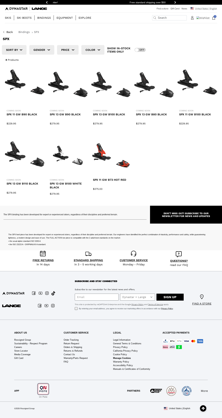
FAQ (66, 361)
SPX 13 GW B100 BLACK (109, 114)
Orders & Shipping (73, 347)
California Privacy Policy (125, 350)
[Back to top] (203, 408)
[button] (9, 18)
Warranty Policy (121, 361)
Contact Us (69, 354)
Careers (18, 347)
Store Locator (21, 350)
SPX (36, 32)
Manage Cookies (122, 358)
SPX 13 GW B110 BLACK (22, 183)
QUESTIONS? (179, 260)
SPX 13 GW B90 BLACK (65, 114)
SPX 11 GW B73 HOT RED (109, 179)
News (184, 8)
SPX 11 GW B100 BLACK (195, 114)
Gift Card (175, 8)
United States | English (179, 408)
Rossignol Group (22, 340)
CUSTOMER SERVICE (134, 260)
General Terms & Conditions (127, 343)
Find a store (162, 8)
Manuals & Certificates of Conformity (131, 369)
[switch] (140, 50)
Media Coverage (22, 354)
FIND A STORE (201, 303)
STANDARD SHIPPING (88, 260)
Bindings (24, 32)
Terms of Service (155, 304)
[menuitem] (9, 18)
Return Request (71, 343)
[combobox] (169, 17)
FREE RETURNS (43, 260)
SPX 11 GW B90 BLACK (22, 114)
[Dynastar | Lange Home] (26, 8)
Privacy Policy (137, 304)
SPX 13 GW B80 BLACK (151, 114)
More (204, 391)
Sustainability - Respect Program (30, 343)
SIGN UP (170, 297)
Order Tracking (71, 340)
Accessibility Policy (123, 365)
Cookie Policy (120, 354)
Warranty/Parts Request (76, 358)
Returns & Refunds (73, 350)
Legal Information (121, 340)
